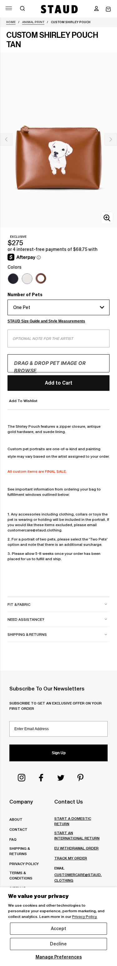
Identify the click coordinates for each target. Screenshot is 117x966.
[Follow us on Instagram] (21, 777)
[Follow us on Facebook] (41, 777)
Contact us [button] (68, 801)
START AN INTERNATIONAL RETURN (77, 835)
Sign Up (59, 753)
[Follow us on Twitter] (60, 777)
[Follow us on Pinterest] (80, 777)
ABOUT (15, 819)
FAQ (13, 839)
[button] (96, 9)
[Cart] (108, 9)
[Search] (22, 9)
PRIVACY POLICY (24, 863)
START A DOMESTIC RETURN (72, 821)
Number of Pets (24, 294)
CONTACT (18, 829)
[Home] (59, 9)
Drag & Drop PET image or (50, 367)
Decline (58, 944)
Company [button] (21, 801)
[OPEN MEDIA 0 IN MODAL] (107, 218)
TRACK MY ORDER (70, 858)
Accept (58, 928)
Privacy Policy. (84, 916)
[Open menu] (8, 8)
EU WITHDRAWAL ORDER (76, 848)
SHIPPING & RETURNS (19, 851)
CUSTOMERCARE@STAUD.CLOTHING (78, 877)
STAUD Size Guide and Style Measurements (46, 321)
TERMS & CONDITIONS (20, 875)
